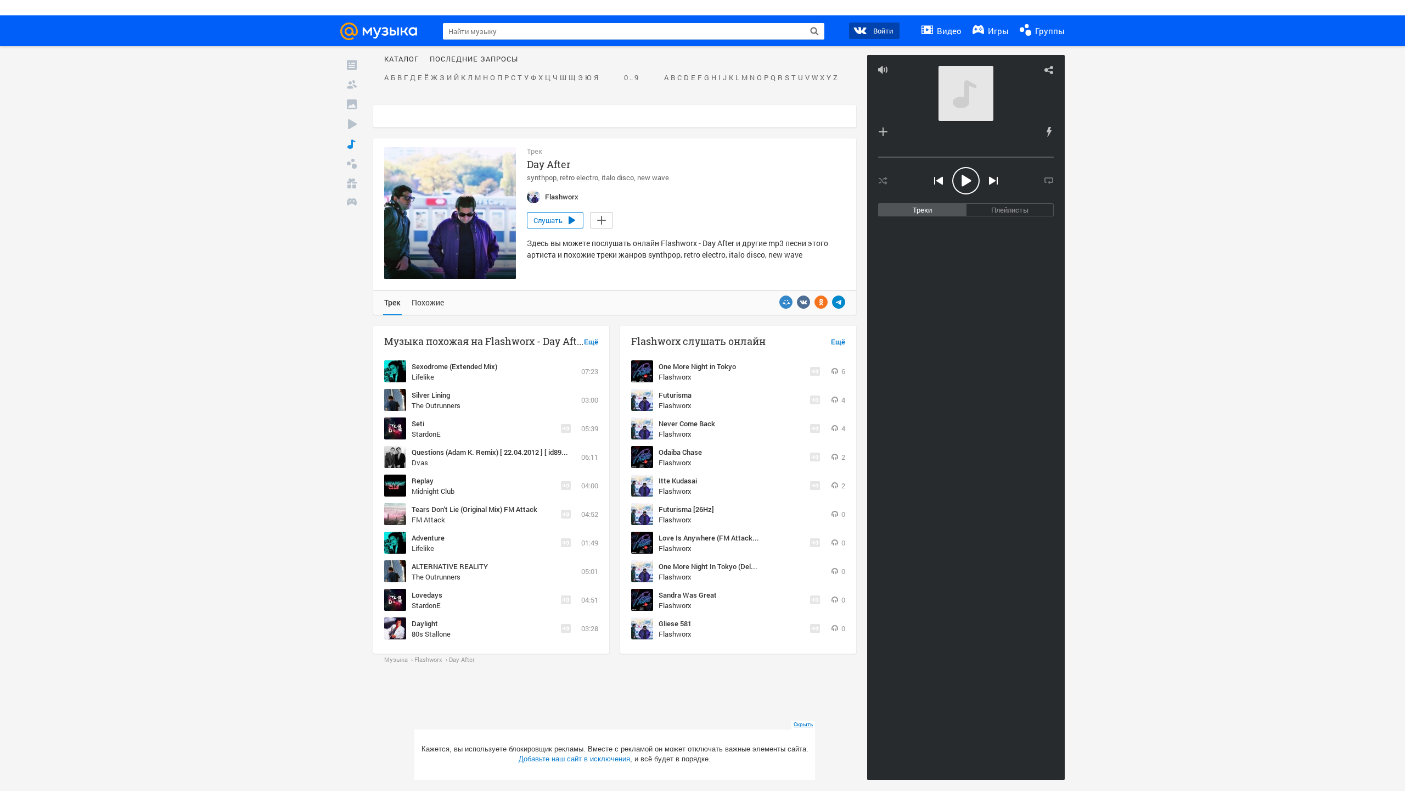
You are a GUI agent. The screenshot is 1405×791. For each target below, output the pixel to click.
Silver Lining (431, 395)
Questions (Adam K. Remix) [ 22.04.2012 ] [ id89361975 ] (500, 452)
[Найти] (814, 31)
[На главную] (383, 31)
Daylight (425, 623)
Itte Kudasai (678, 481)
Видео (948, 30)
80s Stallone (431, 634)
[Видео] (351, 124)
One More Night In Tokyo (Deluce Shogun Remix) (735, 566)
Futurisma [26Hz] (686, 509)
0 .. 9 (631, 78)
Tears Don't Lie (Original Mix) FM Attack (474, 509)
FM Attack (428, 520)
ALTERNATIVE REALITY (450, 566)
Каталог (401, 59)
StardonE (426, 434)
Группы (1049, 30)
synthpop (542, 177)
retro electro (579, 177)
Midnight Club (433, 491)
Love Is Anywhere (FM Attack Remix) (718, 538)
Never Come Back (687, 423)
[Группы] (351, 164)
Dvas (420, 462)
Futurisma (675, 395)
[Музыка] (351, 144)
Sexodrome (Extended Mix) (454, 366)
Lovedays (427, 595)
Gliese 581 (675, 623)
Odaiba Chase (680, 452)
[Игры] (351, 203)
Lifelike (423, 377)
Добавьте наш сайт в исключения (574, 759)
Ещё (591, 342)
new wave (653, 177)
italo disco (618, 177)
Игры (997, 30)
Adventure (428, 538)
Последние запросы (474, 59)
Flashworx (675, 377)
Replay (423, 481)
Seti (418, 423)
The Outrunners (436, 405)
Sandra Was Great (688, 595)
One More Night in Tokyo (697, 366)
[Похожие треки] (1049, 132)
